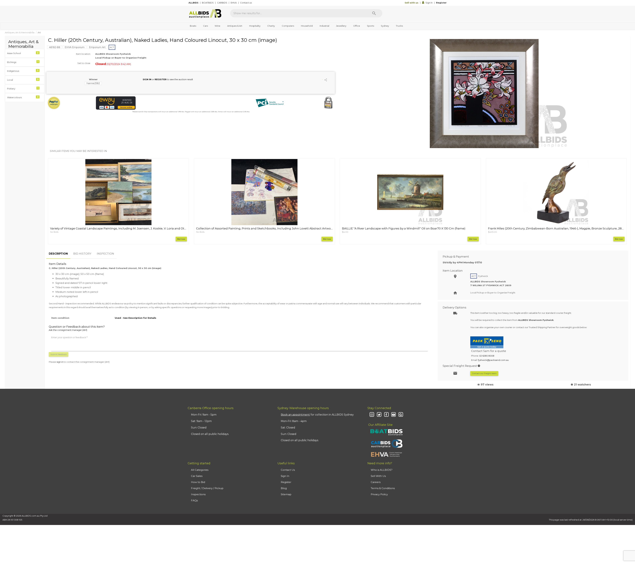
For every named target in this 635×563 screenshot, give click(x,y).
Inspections (198, 494)
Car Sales (196, 476)
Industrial (324, 25)
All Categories (199, 469)
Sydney (385, 25)
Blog (284, 488)
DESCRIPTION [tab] (58, 253)
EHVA (234, 2)
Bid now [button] (181, 239)
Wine (217, 25)
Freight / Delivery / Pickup (207, 488)
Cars (205, 25)
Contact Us (288, 469)
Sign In (429, 2)
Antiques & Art (234, 25)
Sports (370, 25)
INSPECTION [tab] (105, 253)
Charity (271, 25)
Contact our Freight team (484, 373)
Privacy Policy (379, 494)
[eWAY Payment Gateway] (142, 103)
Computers (288, 25)
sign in (60, 362)
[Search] (374, 13)
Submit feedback (58, 354)
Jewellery (341, 25)
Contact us (246, 2)
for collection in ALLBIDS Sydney (317, 414)
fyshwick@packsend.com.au (493, 360)
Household (307, 25)
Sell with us (412, 2)
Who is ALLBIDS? (381, 469)
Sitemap (286, 494)
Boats (193, 25)
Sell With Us (378, 476)
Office (356, 25)
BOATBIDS (208, 2)
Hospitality (254, 25)
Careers (376, 482)
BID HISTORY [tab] (82, 253)
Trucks (399, 25)
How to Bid (198, 482)
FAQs (194, 500)
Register (441, 2)
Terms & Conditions (383, 488)
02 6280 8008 (486, 355)
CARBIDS (222, 2)
